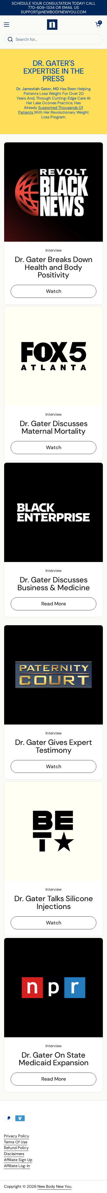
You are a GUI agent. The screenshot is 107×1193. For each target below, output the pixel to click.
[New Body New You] (52, 24)
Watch (53, 291)
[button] (98, 24)
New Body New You (54, 1186)
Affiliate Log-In (17, 1165)
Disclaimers (14, 1153)
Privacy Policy (16, 1136)
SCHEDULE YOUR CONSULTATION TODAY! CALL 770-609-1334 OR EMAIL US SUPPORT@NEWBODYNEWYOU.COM (54, 7)
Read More (53, 603)
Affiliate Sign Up (18, 1159)
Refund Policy (16, 1147)
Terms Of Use (15, 1142)
